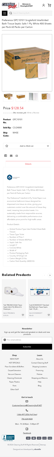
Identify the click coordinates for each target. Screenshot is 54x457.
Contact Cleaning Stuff (39, 363)
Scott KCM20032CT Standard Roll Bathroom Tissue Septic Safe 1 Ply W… (39, 307)
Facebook (27, 433)
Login (43, 5)
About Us (39, 359)
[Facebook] (5, 155)
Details (28, 164)
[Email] (11, 155)
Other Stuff (14, 389)
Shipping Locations (39, 367)
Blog (39, 386)
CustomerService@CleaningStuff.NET (27, 405)
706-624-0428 (27, 419)
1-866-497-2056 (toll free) (27, 414)
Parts (14, 386)
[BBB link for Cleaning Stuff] (8, 438)
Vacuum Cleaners (14, 374)
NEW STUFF (14, 359)
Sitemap (43, 445)
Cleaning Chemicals (14, 378)
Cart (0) (50, 5)
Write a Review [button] (33, 113)
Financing (39, 370)
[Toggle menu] (4, 13)
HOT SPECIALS (14, 363)
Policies (39, 374)
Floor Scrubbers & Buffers (14, 367)
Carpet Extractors (14, 370)
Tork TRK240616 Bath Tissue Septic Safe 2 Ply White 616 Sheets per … (12, 307)
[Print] (16, 155)
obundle (37, 449)
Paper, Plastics (14, 382)
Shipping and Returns (40, 378)
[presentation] (8, 96)
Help (39, 382)
